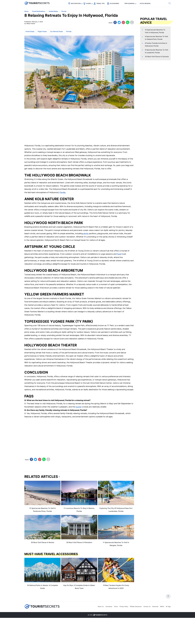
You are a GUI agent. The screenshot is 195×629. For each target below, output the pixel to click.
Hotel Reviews (145, 3)
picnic (85, 233)
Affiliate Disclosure (136, 606)
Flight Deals (42, 31)
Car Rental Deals (56, 31)
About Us (101, 606)
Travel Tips (100, 3)
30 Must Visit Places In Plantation (79, 542)
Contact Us (147, 606)
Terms (116, 606)
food (119, 254)
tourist (78, 407)
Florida (68, 31)
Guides (88, 3)
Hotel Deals (29, 31)
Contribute (108, 606)
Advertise (155, 606)
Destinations (76, 3)
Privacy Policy (124, 606)
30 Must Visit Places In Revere (42, 542)
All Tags (168, 606)
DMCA (162, 606)
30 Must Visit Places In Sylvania (157, 56)
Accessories (114, 3)
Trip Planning (129, 3)
